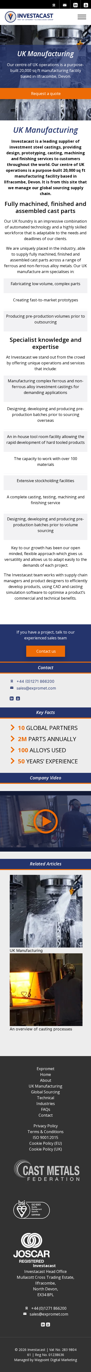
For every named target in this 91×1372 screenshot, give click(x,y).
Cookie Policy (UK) (45, 1149)
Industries (45, 1103)
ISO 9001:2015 (45, 1137)
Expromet (45, 1068)
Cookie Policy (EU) (45, 1143)
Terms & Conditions (45, 1131)
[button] (82, 17)
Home (45, 1074)
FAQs (45, 1109)
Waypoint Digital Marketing (55, 1359)
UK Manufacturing (45, 1086)
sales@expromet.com (36, 688)
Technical (45, 1097)
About (45, 1080)
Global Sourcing (45, 1092)
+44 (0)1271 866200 (35, 681)
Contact (46, 1115)
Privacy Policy (45, 1126)
